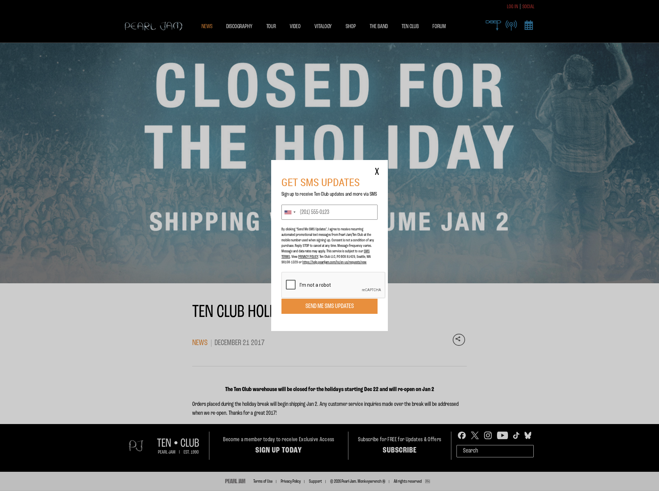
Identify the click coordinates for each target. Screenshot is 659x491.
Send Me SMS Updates (329, 306)
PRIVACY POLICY (308, 257)
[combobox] (290, 212)
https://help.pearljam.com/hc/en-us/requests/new (334, 262)
